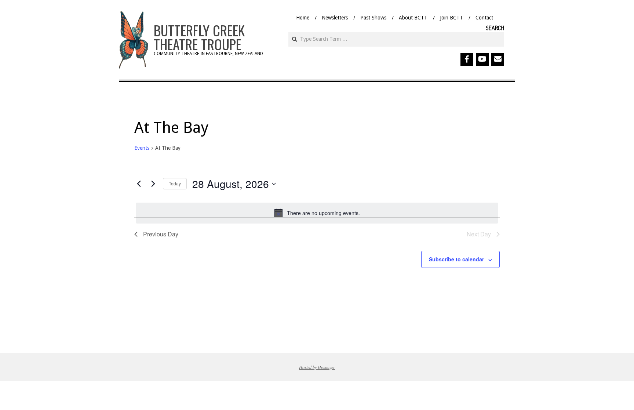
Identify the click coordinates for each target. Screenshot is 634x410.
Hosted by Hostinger (317, 367)
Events (141, 148)
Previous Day (160, 234)
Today (175, 183)
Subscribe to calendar (456, 259)
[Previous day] (138, 183)
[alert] (317, 213)
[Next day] (153, 183)
